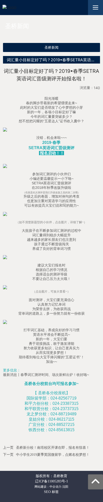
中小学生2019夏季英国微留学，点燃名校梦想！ (53, 455)
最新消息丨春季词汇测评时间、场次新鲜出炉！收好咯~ (46, 375)
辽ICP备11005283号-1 (51, 481)
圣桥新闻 (51, 47)
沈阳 (65, 486)
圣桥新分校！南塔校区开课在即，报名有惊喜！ (53, 448)
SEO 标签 (51, 492)
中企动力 (56, 486)
